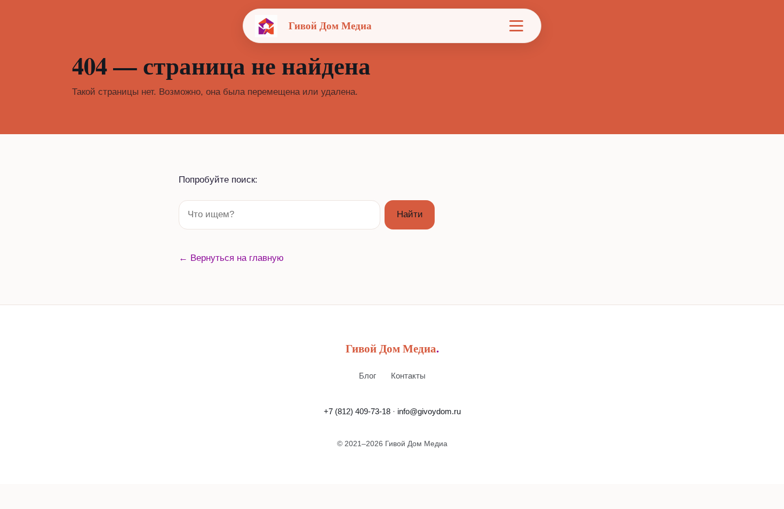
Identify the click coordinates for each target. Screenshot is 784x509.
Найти (410, 214)
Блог (367, 375)
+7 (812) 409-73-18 (357, 411)
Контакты (408, 375)
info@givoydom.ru (429, 411)
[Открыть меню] (516, 26)
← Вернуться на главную (231, 258)
